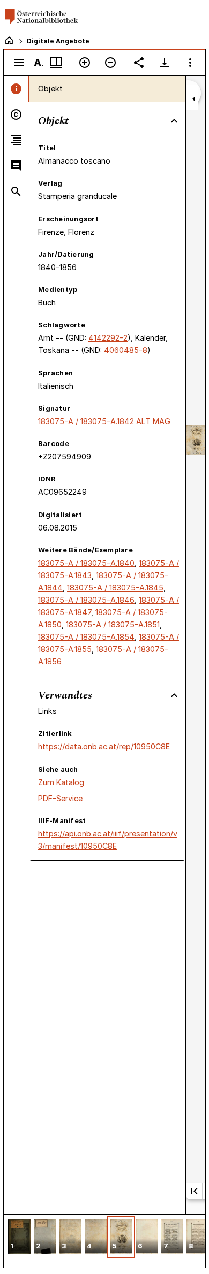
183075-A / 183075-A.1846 (86, 599)
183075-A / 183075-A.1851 (113, 624)
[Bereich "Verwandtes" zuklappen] (174, 695)
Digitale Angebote (58, 41)
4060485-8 (125, 350)
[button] (19, 1237)
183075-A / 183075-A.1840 (86, 562)
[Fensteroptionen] (190, 62)
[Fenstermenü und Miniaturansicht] (56, 62)
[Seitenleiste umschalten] (19, 62)
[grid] (104, 1241)
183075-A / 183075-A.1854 (86, 636)
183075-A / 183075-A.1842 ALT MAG (104, 421)
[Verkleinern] (110, 62)
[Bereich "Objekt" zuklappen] (174, 121)
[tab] (16, 89)
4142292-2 (108, 337)
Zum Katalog (61, 782)
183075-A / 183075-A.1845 (115, 587)
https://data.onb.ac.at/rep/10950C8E (104, 746)
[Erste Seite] (194, 1191)
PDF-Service (60, 798)
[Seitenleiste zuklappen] (194, 99)
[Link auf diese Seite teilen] (139, 62)
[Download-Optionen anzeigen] (164, 62)
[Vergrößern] (85, 62)
